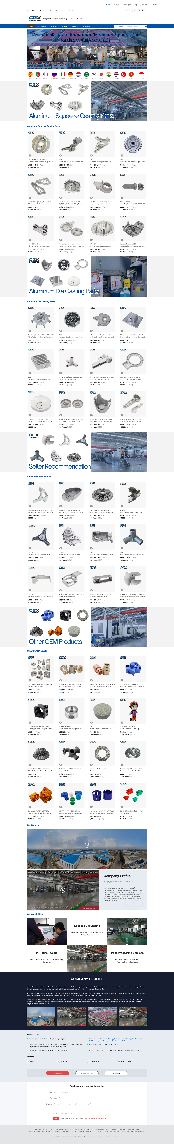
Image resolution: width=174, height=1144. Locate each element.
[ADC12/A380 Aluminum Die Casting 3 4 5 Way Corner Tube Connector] (71, 361)
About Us (53, 26)
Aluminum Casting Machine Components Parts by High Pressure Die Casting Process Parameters (71, 420)
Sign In (108, 5)
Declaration (108, 1136)
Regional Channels (111, 1129)
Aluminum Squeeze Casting (122, 1039)
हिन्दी (111, 1131)
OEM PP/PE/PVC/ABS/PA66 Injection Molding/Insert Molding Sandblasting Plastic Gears (70, 812)
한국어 (100, 1131)
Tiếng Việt (130, 1131)
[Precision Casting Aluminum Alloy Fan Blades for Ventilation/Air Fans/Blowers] (133, 579)
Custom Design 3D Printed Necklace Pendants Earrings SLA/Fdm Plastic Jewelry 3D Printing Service (131, 770)
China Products (47, 1129)
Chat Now (142, 11)
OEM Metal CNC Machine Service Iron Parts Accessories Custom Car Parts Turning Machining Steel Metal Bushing (71, 685)
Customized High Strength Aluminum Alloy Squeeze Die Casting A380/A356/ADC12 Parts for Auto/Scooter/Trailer (39, 203)
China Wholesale (78, 1129)
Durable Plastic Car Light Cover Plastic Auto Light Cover (132, 812)
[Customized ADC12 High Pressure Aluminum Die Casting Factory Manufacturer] (102, 579)
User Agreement (98, 1136)
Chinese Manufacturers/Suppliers (63, 1129)
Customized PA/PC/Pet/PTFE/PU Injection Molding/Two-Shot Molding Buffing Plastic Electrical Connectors (39, 812)
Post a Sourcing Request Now (95, 1118)
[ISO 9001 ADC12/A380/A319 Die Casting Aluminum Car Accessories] (71, 579)
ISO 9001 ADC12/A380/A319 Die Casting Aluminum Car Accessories (71, 596)
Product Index (122, 1129)
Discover (75, 26)
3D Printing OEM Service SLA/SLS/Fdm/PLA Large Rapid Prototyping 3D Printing (130, 728)
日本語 (106, 1131)
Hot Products (37, 1129)
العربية (94, 1131)
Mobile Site (131, 1129)
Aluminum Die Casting (106, 1039)
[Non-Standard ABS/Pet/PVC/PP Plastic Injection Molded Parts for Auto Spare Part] (102, 795)
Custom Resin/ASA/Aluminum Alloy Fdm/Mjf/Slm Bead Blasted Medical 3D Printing (40, 770)
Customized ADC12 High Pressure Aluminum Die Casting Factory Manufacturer (100, 596)
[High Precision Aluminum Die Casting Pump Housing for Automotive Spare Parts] (102, 186)
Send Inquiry (129, 11)
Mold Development (105, 1041)
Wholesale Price (89, 1129)
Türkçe (123, 1131)
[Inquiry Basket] (136, 5)
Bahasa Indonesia (140, 1131)
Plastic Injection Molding (119, 1041)
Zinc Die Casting (137, 1039)
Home (31, 26)
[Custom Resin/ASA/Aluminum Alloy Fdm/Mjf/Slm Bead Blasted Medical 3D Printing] (41, 753)
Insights (138, 1129)
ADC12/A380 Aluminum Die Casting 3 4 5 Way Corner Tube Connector (71, 378)
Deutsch (80, 1131)
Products (43, 26)
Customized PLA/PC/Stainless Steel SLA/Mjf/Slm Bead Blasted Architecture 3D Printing (71, 770)
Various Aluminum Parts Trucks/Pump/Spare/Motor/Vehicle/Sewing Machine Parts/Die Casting (71, 245)
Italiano (74, 1131)
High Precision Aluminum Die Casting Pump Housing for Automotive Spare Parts (101, 203)
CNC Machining (94, 1041)
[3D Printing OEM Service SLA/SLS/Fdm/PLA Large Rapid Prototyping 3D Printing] (133, 711)
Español (43, 1131)
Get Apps (144, 5)
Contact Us (86, 26)
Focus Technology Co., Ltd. (73, 1136)
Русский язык (66, 1131)
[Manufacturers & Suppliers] (27, 4)
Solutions (64, 26)
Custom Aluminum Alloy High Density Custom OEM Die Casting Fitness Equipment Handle (131, 420)
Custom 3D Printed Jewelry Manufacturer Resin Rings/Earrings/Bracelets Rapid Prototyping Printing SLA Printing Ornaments (100, 770)
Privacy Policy (117, 1136)
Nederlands (88, 1131)
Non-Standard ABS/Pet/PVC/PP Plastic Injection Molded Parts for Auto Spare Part (102, 812)
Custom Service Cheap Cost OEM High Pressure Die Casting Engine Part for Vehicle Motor (101, 420)
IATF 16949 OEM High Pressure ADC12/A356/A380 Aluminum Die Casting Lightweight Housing (130, 378)
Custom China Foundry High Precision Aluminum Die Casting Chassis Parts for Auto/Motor (40, 511)
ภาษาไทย (116, 1131)
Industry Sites (100, 1129)
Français (57, 1131)
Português (50, 1131)
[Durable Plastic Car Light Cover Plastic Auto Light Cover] (133, 795)
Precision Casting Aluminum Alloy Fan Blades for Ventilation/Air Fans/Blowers (132, 596)
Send (55, 1118)
